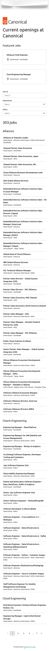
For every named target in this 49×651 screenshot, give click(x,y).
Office (5, 109)
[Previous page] (7, 633)
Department (7, 100)
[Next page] (41, 633)
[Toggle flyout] (44, 104)
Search (5, 91)
